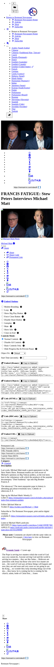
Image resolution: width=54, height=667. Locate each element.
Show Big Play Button (13, 313)
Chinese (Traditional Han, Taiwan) (26, 52)
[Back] (14, 3)
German (15, 71)
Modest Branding (11, 307)
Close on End (10, 333)
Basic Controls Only (13, 346)
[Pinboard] (29, 171)
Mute (6, 326)
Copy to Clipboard (30, 363)
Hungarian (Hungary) (20, 81)
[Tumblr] (29, 162)
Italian (14, 83)
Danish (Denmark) (19, 57)
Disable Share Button (13, 320)
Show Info (9, 329)
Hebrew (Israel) (18, 76)
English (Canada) (19, 64)
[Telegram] (29, 155)
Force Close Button (12, 316)
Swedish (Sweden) (19, 106)
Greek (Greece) (18, 74)
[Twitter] (29, 160)
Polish (14, 90)
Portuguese (16, 92)
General (7, 463)
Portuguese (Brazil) (20, 95)
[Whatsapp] (29, 153)
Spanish (15, 102)
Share (11, 252)
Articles (17, 22)
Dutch (14, 60)
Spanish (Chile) (18, 104)
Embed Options (11, 301)
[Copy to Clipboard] (29, 183)
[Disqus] (27, 578)
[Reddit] (29, 167)
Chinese (15, 50)
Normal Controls (11, 339)
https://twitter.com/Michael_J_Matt (24, 507)
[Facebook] (29, 157)
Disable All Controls (13, 342)
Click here (27, 537)
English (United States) (21, 67)
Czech (14, 55)
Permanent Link (16, 257)
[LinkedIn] (29, 169)
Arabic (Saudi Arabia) (21, 48)
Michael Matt (7, 243)
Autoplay (8, 323)
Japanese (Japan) (18, 85)
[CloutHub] (29, 180)
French (14, 69)
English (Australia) (19, 62)
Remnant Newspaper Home (26, 20)
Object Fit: (5, 353)
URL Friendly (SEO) (10, 451)
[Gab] (29, 176)
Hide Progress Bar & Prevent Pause (19, 349)
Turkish (15, 111)
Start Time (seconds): (10, 358)
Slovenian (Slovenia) (20, 99)
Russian (15, 97)
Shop (16, 24)
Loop (6, 310)
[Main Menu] (15, 7)
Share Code (14, 255)
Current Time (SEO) (9, 456)
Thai (13, 109)
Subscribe (18, 27)
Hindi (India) (17, 78)
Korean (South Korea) (21, 88)
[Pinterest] (29, 164)
